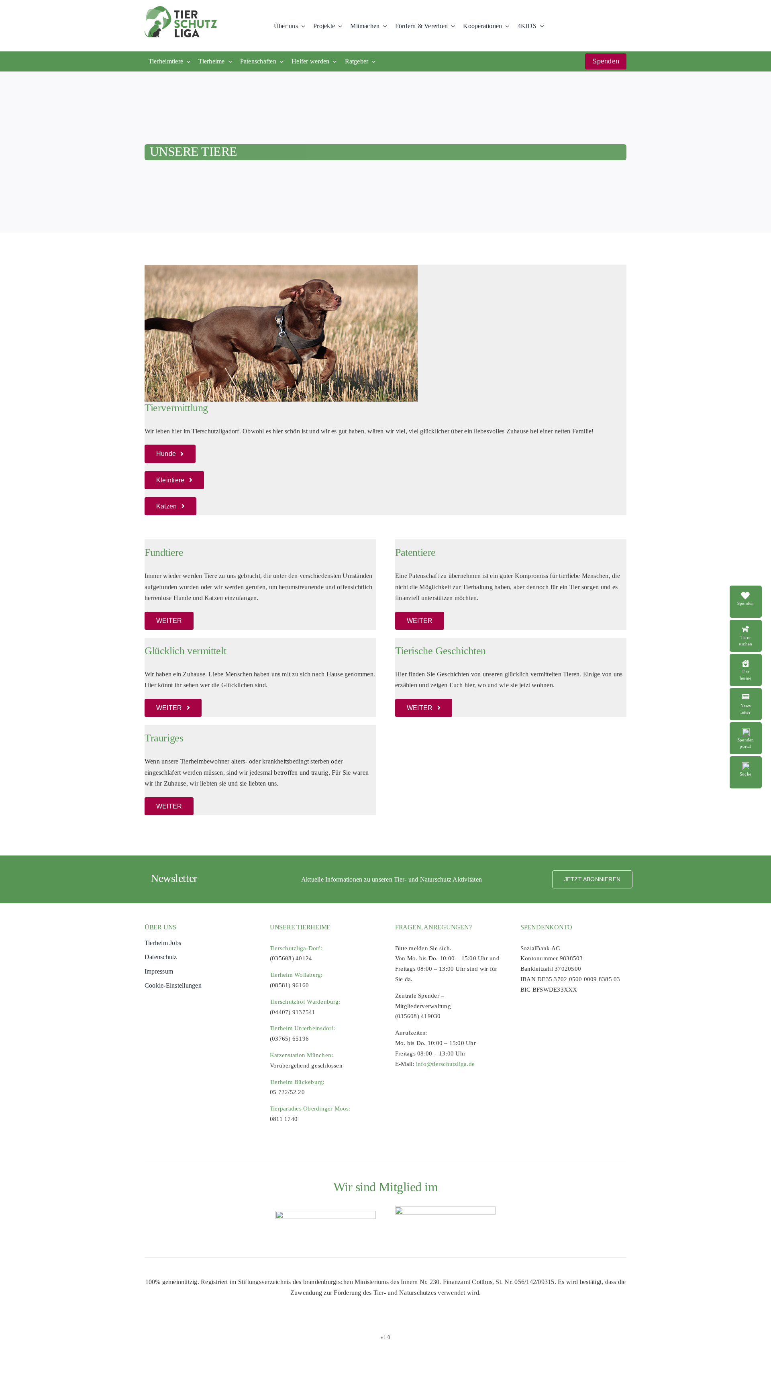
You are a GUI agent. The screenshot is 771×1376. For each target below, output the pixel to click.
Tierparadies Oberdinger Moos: (310, 1108)
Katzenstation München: (301, 1055)
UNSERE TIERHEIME (300, 927)
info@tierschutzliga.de (445, 1064)
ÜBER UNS (160, 927)
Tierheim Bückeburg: (297, 1082)
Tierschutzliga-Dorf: (296, 948)
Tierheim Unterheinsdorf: (302, 1028)
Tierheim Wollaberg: (296, 975)
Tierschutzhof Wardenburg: (305, 1001)
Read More (750, 624)
